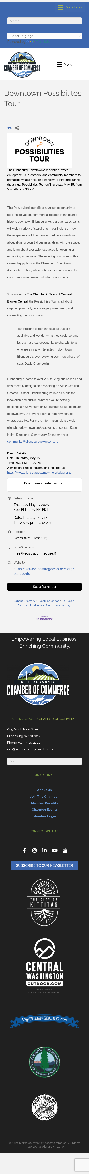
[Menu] (70, 7)
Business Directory (23, 601)
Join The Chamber (44, 796)
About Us (44, 790)
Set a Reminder (44, 587)
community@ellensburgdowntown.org (32, 441)
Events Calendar (48, 601)
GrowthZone (56, 1146)
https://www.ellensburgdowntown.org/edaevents (39, 472)
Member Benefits (44, 803)
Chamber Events (45, 809)
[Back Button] (9, 129)
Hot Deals (68, 601)
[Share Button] (17, 127)
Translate (43, 42)
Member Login (44, 816)
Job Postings (63, 605)
